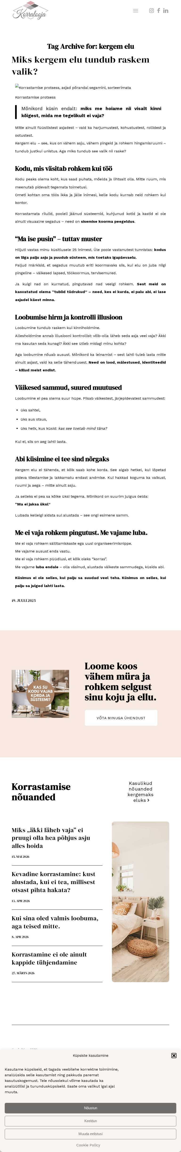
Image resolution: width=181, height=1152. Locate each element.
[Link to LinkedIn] (165, 10)
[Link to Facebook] (158, 10)
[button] (174, 1055)
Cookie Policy (88, 1145)
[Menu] (135, 10)
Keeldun (90, 1121)
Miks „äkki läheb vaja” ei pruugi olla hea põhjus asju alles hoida (51, 838)
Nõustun (90, 1108)
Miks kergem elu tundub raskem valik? (81, 65)
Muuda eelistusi (90, 1134)
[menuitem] (135, 10)
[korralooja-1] (30, 10)
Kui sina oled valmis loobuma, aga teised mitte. (55, 922)
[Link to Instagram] (151, 10)
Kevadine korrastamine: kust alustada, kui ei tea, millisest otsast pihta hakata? (53, 882)
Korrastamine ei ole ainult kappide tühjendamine (49, 958)
